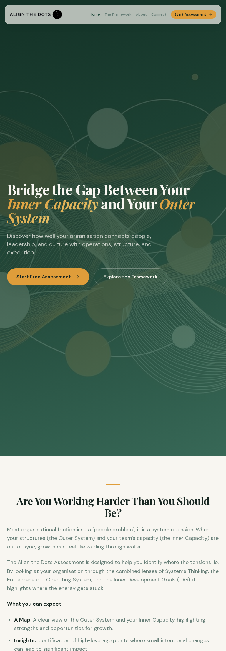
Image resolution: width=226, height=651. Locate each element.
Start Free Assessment (43, 277)
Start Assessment (190, 14)
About (141, 14)
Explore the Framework (130, 277)
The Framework (118, 14)
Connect (158, 14)
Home (95, 14)
